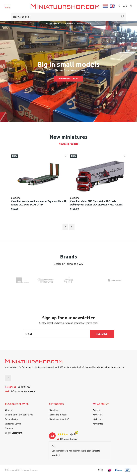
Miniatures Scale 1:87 (59, 419)
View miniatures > (68, 78)
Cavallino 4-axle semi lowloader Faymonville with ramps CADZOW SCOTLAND (38, 203)
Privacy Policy (11, 419)
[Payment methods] (100, 470)
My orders (97, 415)
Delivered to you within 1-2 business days (70, 23)
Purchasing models (57, 415)
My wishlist (98, 424)
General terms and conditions (19, 415)
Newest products (68, 144)
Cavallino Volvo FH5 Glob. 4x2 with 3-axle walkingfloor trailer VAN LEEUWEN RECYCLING (96, 203)
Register (97, 410)
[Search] (122, 17)
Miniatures (54, 410)
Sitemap (9, 428)
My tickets (97, 419)
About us (9, 410)
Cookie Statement (13, 433)
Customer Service (13, 424)
